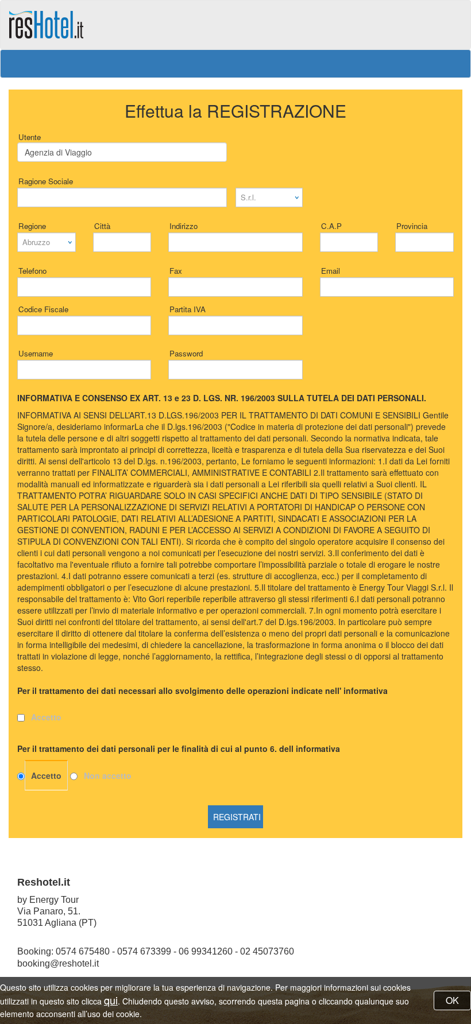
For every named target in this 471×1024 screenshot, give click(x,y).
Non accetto (108, 775)
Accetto (46, 717)
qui (111, 999)
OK (452, 1000)
